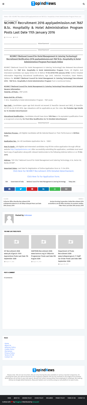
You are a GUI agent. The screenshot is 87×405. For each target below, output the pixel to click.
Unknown (9, 37)
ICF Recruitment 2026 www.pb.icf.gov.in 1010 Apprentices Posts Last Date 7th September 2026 (16, 255)
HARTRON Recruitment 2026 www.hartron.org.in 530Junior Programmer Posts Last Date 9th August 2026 (43, 255)
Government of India (17, 181)
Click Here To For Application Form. (43, 176)
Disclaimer (8, 351)
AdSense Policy (10, 347)
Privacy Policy (10, 353)
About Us (8, 345)
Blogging (18, 402)
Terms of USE (9, 355)
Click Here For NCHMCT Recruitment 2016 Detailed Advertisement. (43, 171)
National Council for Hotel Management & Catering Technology (46, 181)
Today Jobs (72, 181)
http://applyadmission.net (20, 149)
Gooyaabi (36, 402)
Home (6, 16)
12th (10, 16)
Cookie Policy (9, 349)
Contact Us (8, 357)
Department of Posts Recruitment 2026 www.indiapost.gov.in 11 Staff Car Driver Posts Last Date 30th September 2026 (70, 256)
